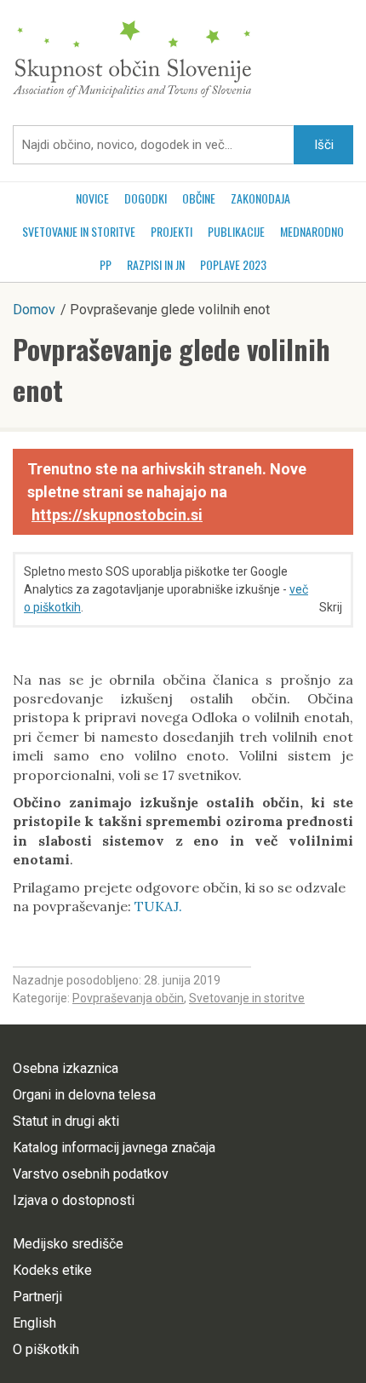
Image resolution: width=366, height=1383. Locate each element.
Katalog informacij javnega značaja (114, 1147)
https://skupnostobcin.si (117, 515)
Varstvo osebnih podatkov (91, 1174)
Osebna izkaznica (65, 1068)
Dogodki (145, 198)
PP (106, 264)
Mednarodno (312, 231)
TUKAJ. (158, 906)
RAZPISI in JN (156, 264)
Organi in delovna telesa (84, 1095)
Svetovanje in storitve (78, 231)
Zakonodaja (260, 198)
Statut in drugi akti (66, 1121)
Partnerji (37, 1296)
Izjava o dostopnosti (73, 1200)
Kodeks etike (52, 1270)
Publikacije (236, 231)
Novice (92, 198)
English (34, 1323)
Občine (198, 198)
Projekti (171, 231)
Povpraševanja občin (128, 998)
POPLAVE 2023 (233, 264)
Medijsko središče (68, 1244)
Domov (34, 309)
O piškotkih (46, 1349)
